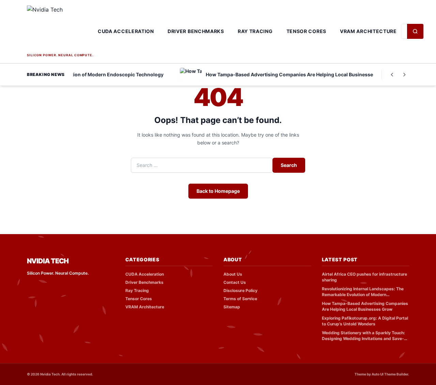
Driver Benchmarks (196, 31)
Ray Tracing (255, 31)
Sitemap (231, 306)
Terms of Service (240, 298)
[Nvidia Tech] (60, 28)
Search (289, 165)
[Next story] (404, 74)
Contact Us (234, 282)
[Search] (415, 31)
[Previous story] (392, 74)
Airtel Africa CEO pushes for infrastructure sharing (364, 277)
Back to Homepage (218, 191)
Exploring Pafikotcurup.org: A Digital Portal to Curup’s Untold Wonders (365, 320)
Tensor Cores (306, 31)
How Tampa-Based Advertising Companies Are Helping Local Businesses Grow (365, 306)
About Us (232, 274)
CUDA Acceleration (126, 31)
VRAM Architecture (368, 31)
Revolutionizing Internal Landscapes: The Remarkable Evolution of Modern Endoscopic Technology (363, 291)
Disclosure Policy (240, 290)
